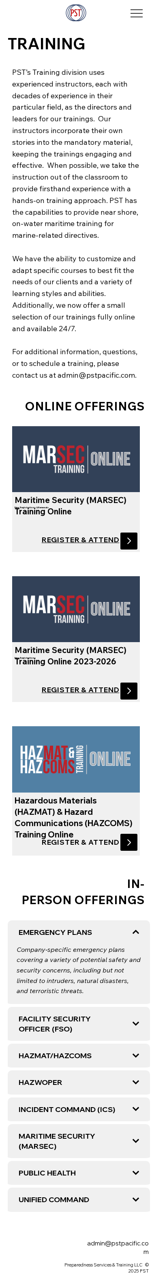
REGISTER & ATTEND (81, 539)
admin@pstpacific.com (96, 375)
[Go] (128, 541)
